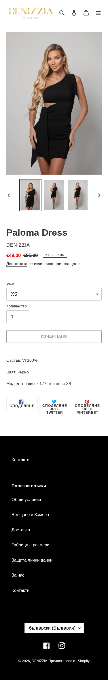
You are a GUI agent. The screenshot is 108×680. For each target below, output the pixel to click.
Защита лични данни (32, 560)
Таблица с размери (30, 544)
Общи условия (26, 499)
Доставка (21, 529)
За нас (18, 575)
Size (10, 283)
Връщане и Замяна (30, 514)
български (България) (52, 628)
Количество (16, 306)
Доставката (16, 263)
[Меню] (98, 12)
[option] (30, 194)
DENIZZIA (39, 661)
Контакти (20, 459)
